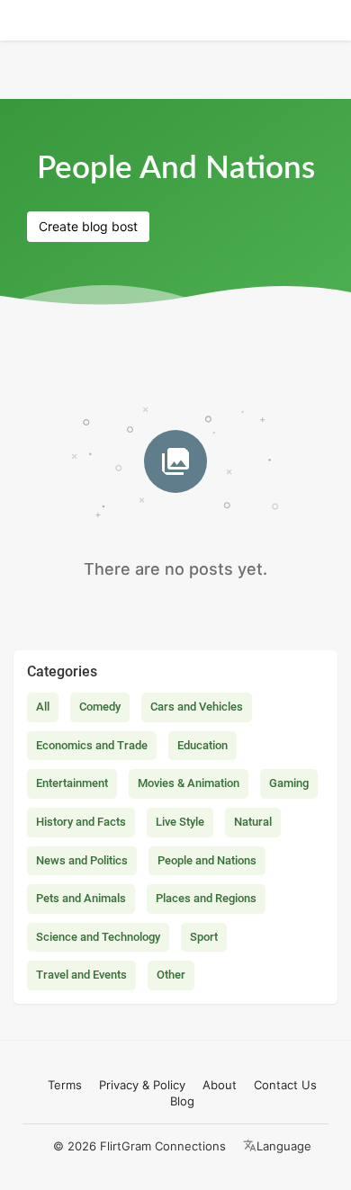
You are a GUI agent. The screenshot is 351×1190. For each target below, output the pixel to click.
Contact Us (285, 1085)
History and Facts (81, 821)
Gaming (289, 783)
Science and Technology (98, 937)
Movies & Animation (188, 783)
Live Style (180, 821)
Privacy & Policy (142, 1085)
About (219, 1085)
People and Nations (207, 860)
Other (171, 974)
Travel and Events (81, 974)
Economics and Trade (92, 745)
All (43, 706)
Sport (204, 937)
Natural (253, 821)
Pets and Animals (81, 898)
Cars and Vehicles (196, 706)
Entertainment (72, 783)
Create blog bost (88, 226)
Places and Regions (206, 898)
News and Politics (82, 860)
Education (202, 745)
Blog (182, 1101)
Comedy (100, 706)
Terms (65, 1085)
